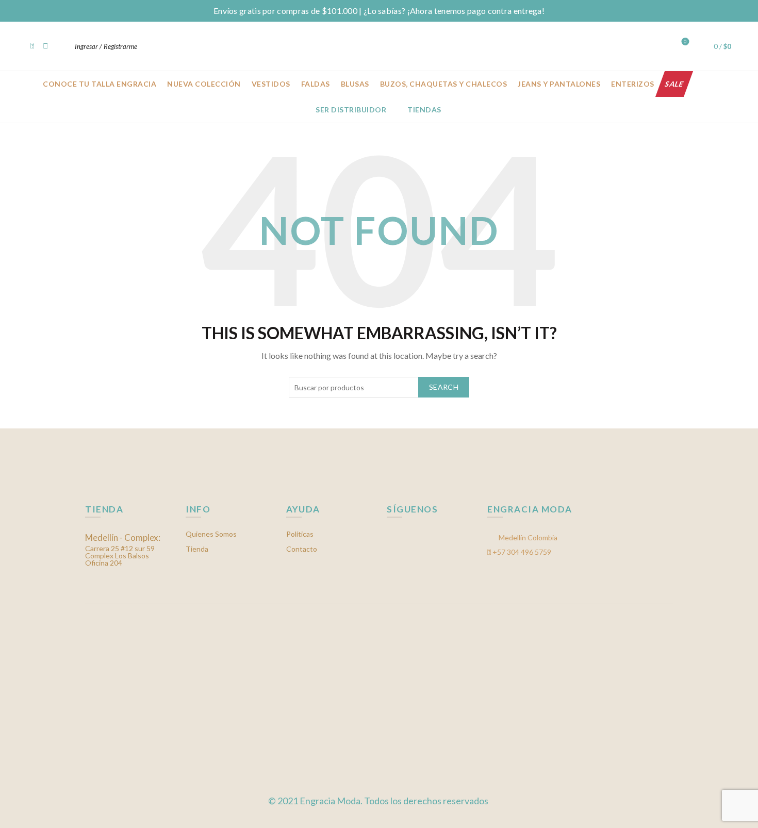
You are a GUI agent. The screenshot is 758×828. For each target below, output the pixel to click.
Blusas (355, 83)
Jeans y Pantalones (559, 83)
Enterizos (632, 83)
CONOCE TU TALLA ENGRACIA (99, 83)
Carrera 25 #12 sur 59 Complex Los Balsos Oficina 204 (122, 550)
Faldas (315, 83)
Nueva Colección (204, 83)
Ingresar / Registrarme (106, 46)
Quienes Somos (211, 533)
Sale (674, 83)
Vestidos (271, 83)
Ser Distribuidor (351, 109)
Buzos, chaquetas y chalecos (443, 83)
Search (443, 387)
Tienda (197, 548)
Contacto (301, 548)
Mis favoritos (685, 41)
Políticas (300, 533)
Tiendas (424, 109)
